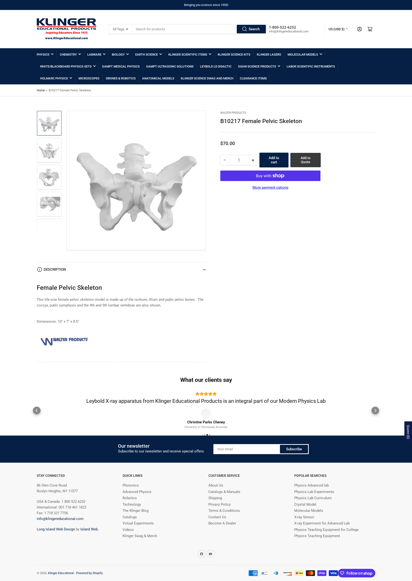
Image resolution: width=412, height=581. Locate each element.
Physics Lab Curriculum (313, 505)
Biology (118, 54)
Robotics (130, 505)
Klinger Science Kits (234, 54)
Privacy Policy (219, 512)
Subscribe (294, 456)
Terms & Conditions (224, 518)
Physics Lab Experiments (314, 499)
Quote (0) (408, 432)
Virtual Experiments (138, 531)
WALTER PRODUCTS (233, 112)
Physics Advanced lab (311, 493)
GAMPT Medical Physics (121, 66)
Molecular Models (303, 54)
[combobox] (199, 29)
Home (41, 90)
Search (254, 29)
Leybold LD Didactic (216, 66)
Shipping (215, 505)
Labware (94, 54)
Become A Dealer (222, 531)
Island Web (89, 536)
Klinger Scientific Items (187, 54)
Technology (132, 512)
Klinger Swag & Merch (140, 543)
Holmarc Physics (54, 78)
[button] (37, 414)
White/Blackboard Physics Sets (66, 66)
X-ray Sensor (304, 524)
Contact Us (217, 524)
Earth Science (146, 54)
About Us (215, 493)
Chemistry (68, 54)
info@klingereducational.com (60, 526)
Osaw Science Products (257, 66)
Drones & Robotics (121, 78)
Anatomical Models (158, 78)
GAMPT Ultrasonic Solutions (170, 66)
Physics (43, 54)
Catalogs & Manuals (224, 499)
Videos (128, 537)
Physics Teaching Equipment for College (326, 537)
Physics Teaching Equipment (317, 543)
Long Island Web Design (56, 536)
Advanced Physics (137, 499)
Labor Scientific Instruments (311, 66)
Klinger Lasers (269, 54)
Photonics (131, 493)
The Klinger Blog (136, 518)
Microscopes (88, 78)
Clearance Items (253, 78)
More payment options (270, 187)
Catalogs (130, 524)
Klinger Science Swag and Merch (207, 78)
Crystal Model (305, 512)
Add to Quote (305, 160)
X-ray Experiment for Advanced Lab (322, 531)
